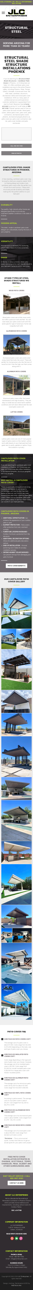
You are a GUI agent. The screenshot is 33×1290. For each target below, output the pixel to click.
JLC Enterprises (23, 1276)
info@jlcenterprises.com (19, 1259)
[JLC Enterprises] (16, 12)
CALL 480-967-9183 (16, 146)
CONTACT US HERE (17, 1183)
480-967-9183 (19, 1257)
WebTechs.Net (16, 1285)
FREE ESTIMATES (16, 153)
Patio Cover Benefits (16, 566)
